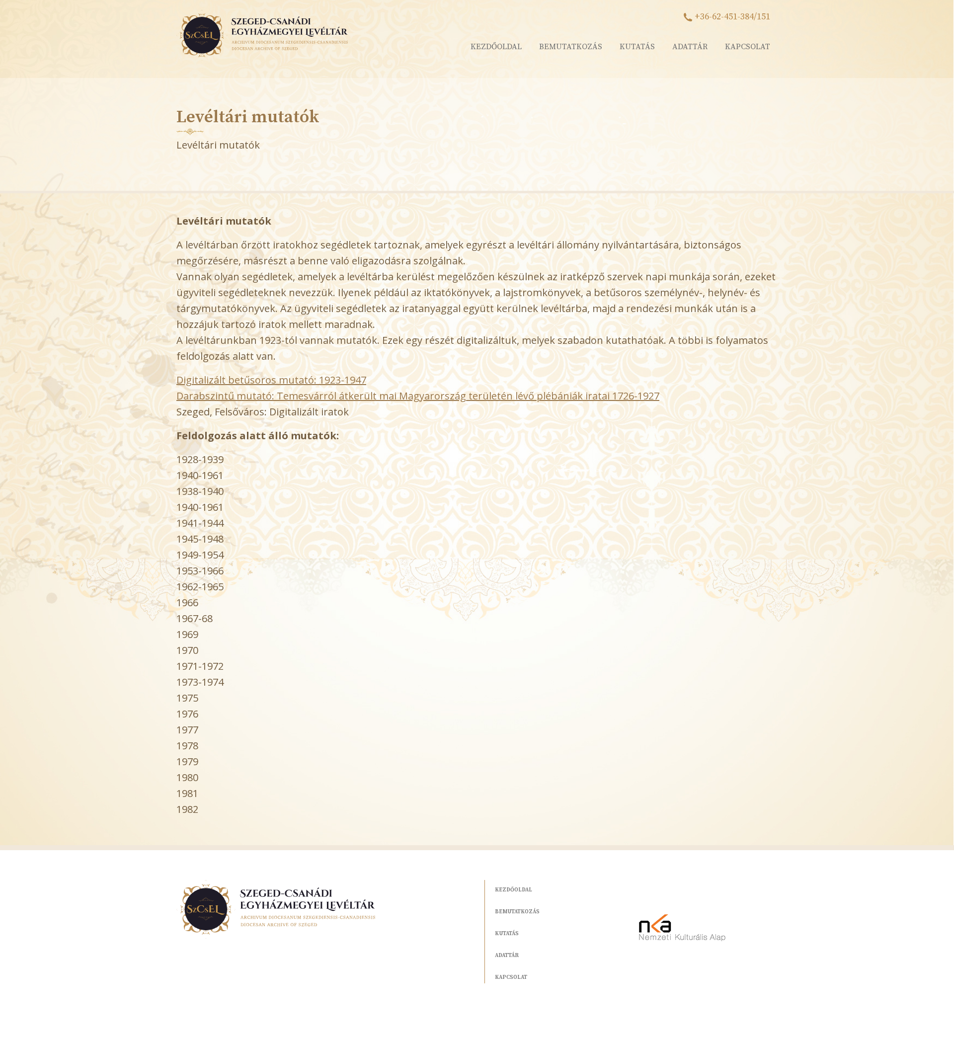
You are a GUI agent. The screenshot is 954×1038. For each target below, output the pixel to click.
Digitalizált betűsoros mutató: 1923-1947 (271, 380)
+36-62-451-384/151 (732, 16)
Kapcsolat (747, 47)
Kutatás (637, 47)
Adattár (690, 47)
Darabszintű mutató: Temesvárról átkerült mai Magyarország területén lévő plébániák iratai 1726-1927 (417, 395)
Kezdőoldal (496, 47)
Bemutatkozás (570, 47)
